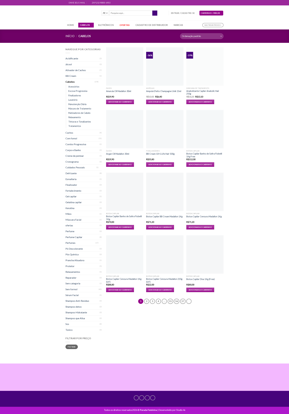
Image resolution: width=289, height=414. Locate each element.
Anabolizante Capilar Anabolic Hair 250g (202, 92)
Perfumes (70, 242)
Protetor (70, 266)
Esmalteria (70, 179)
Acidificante (71, 58)
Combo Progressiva (75, 144)
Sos (67, 323)
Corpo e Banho (73, 150)
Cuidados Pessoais (75, 167)
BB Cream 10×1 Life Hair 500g (160, 154)
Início (70, 36)
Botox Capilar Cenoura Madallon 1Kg (204, 216)
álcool (68, 64)
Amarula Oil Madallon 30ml (118, 91)
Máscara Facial (73, 219)
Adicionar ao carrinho (120, 102)
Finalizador (71, 184)
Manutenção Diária (77, 104)
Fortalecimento (73, 190)
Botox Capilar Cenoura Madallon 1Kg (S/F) (123, 280)
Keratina (69, 208)
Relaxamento (74, 117)
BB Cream (70, 75)
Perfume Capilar (73, 237)
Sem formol (71, 289)
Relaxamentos (72, 271)
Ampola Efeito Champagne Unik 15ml (163, 91)
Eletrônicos (106, 25)
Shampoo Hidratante (76, 312)
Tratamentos (74, 126)
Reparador (70, 277)
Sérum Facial (72, 295)
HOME (70, 25)
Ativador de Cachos (75, 70)
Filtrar (72, 347)
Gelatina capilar (73, 202)
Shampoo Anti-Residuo (77, 300)
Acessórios (73, 86)
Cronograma (72, 161)
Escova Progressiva (77, 91)
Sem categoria (72, 283)
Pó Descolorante (74, 248)
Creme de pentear (74, 155)
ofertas (69, 225)
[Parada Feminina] (81, 13)
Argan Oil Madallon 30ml (117, 154)
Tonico (69, 329)
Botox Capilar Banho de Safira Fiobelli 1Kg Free (204, 155)
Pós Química (72, 254)
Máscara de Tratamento (79, 108)
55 (170, 301)
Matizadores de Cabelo (79, 113)
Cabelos (85, 25)
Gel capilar (71, 196)
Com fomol (71, 138)
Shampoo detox (73, 306)
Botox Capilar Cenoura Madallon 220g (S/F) (164, 280)
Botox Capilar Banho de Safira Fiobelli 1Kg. (124, 217)
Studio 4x (180, 410)
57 (183, 301)
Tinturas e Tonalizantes (79, 121)
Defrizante (71, 173)
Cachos (69, 132)
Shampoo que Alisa (75, 318)
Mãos (68, 213)
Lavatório (73, 100)
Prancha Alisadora (74, 260)
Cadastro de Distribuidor (151, 25)
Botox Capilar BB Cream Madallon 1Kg (164, 216)
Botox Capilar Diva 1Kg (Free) (200, 279)
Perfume (69, 231)
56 (176, 301)
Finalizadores (74, 95)
